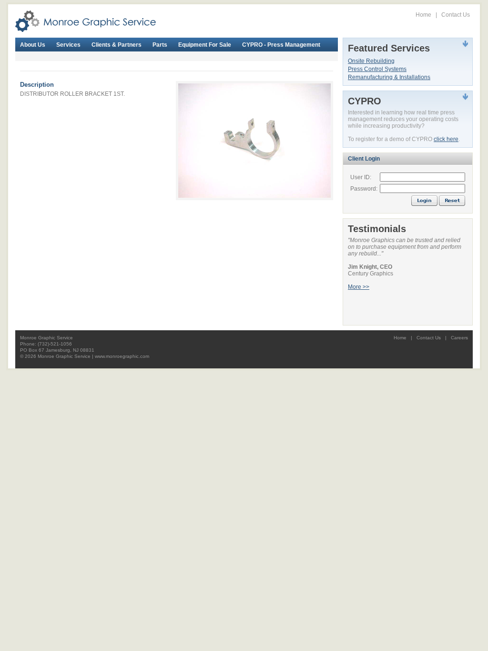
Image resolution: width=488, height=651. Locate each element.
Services (68, 44)
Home (423, 14)
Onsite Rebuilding (371, 61)
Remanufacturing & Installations (389, 77)
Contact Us (455, 14)
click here (446, 139)
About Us (32, 44)
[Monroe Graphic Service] (85, 21)
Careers (459, 337)
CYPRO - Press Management (281, 44)
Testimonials (377, 229)
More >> (358, 287)
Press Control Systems (377, 69)
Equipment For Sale (204, 44)
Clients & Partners (117, 44)
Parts (159, 44)
